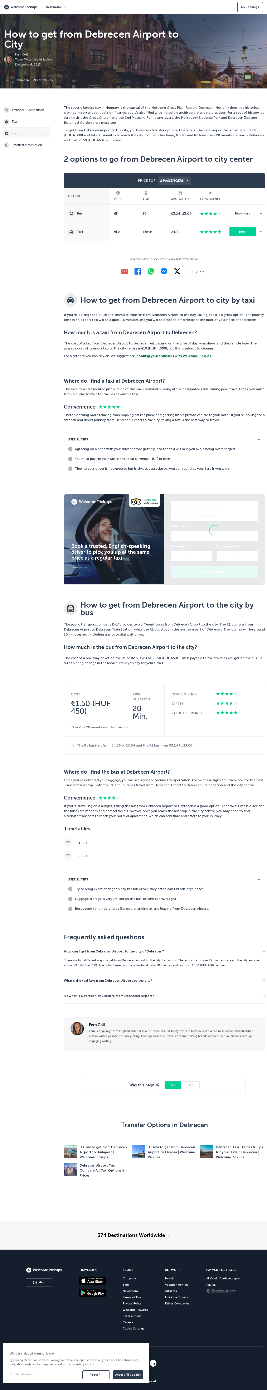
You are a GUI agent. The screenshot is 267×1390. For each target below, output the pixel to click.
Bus (14, 133)
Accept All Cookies (128, 1374)
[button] (262, 214)
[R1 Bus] (164, 842)
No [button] (191, 1085)
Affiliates (171, 1291)
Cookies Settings (21, 1374)
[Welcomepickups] (44, 1270)
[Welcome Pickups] (21, 7)
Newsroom (130, 1291)
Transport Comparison (27, 110)
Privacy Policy (132, 1303)
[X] (177, 271)
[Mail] (124, 271)
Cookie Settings (133, 1328)
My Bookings (250, 7)
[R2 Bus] (164, 855)
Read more (242, 213)
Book (242, 231)
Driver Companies (177, 1303)
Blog (126, 1285)
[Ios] (92, 1281)
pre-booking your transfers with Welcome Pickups (170, 356)
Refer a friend (132, 1316)
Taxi (14, 122)
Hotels (169, 1278)
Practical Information (26, 145)
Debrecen (22, 80)
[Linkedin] (153, 1363)
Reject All (96, 1374)
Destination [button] (54, 7)
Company (129, 1278)
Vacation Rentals (176, 1285)
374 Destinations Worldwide (131, 1235)
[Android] (92, 1293)
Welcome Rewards (135, 1310)
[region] (76, 1363)
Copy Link (197, 271)
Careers (128, 1322)
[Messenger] (164, 271)
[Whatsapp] (150, 271)
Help (42, 1282)
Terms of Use (132, 1297)
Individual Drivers (176, 1297)
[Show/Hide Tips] (259, 439)
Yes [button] (172, 1085)
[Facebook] (137, 271)
